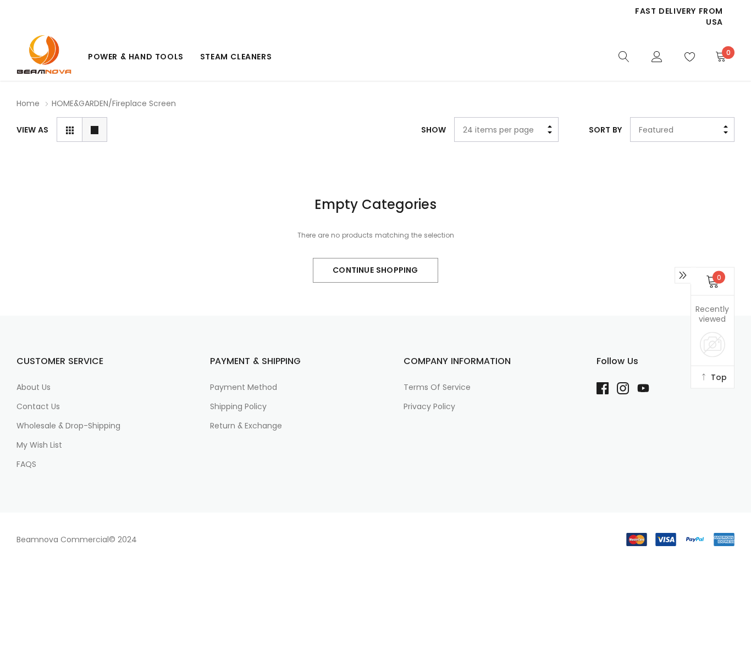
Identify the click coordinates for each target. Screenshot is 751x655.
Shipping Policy (238, 406)
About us (33, 387)
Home (28, 103)
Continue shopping (375, 270)
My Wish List (39, 444)
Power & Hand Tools (136, 56)
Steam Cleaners (236, 56)
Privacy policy (429, 406)
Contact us (38, 406)
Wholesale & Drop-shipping (68, 425)
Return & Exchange (246, 425)
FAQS (26, 464)
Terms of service (437, 387)
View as (32, 129)
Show (433, 129)
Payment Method (243, 387)
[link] (624, 56)
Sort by (605, 129)
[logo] (43, 56)
